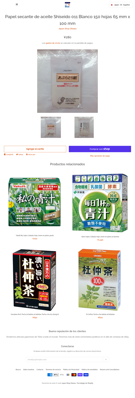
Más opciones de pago (100, 156)
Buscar (18, 370)
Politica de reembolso (90, 370)
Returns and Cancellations (109, 370)
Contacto (40, 370)
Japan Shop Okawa (67, 28)
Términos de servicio (53, 370)
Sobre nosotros (28, 370)
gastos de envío (53, 43)
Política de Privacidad (71, 370)
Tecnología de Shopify (85, 383)
